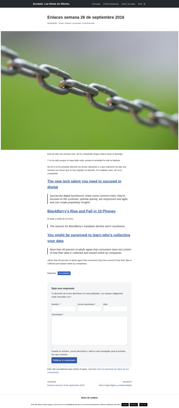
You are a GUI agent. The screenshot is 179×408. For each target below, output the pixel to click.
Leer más (143, 404)
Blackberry (64, 273)
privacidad (76, 23)
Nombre (55, 304)
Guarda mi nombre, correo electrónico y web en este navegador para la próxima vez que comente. (88, 353)
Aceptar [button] (125, 404)
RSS (140, 4)
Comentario (57, 314)
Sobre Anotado (128, 4)
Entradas (96, 4)
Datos (61, 23)
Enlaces (68, 23)
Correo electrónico (86, 304)
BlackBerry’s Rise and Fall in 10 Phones (81, 211)
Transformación (88, 23)
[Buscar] (144, 4)
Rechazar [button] (134, 404)
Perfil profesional (111, 4)
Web (105, 304)
